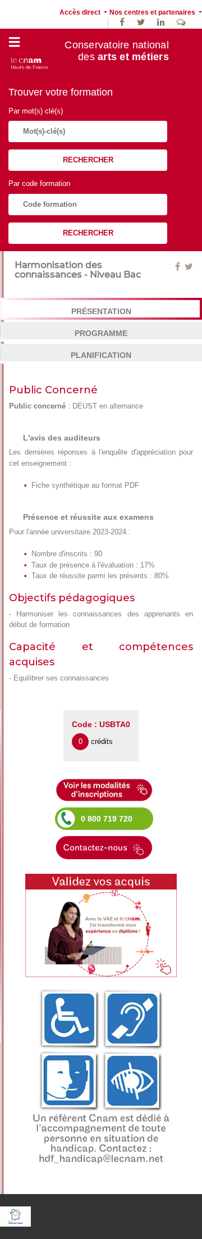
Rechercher (88, 160)
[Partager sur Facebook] (178, 266)
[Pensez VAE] (101, 925)
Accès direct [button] (80, 12)
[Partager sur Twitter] (189, 266)
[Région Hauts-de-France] (15, 1215)
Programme (101, 333)
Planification (101, 355)
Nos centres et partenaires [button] (153, 12)
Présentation (101, 311)
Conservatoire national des (117, 50)
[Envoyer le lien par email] (183, 266)
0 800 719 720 (106, 818)
